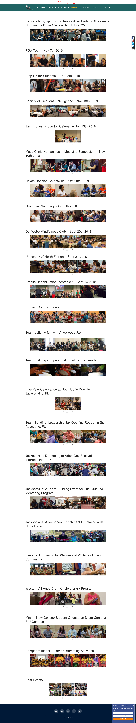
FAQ (81, 715)
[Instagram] (80, 711)
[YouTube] (74, 711)
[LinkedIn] (68, 711)
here (74, 3)
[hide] (134, 36)
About (50, 715)
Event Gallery (70, 715)
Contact (85, 715)
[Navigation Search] (109, 7)
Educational (62, 715)
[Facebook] (56, 711)
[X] (62, 711)
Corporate (55, 715)
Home (46, 715)
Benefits (77, 715)
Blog (90, 715)
